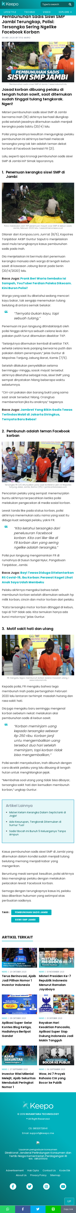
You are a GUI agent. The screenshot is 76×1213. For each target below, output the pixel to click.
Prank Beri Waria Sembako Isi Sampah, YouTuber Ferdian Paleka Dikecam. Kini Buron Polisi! (37, 283)
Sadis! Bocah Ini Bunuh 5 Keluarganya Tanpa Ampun (37, 832)
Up (69, 1201)
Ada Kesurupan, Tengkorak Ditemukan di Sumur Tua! (35, 823)
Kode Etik (64, 1170)
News (4, 971)
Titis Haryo (24, 37)
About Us (21, 1175)
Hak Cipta (33, 1170)
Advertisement (15, 1170)
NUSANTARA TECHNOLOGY (42, 1114)
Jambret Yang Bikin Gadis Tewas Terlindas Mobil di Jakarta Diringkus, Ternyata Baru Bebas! (37, 414)
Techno (29, 12)
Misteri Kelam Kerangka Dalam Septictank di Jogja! (37, 814)
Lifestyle (10, 12)
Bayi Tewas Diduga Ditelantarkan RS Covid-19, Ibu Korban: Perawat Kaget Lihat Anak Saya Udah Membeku (38, 577)
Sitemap (55, 1175)
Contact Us (49, 1170)
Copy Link (68, 1209)
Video (47, 12)
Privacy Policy (38, 1175)
